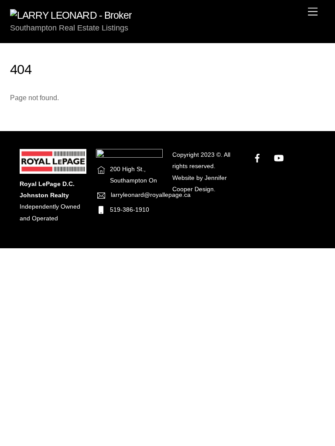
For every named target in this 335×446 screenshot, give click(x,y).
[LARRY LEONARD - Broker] (71, 15)
